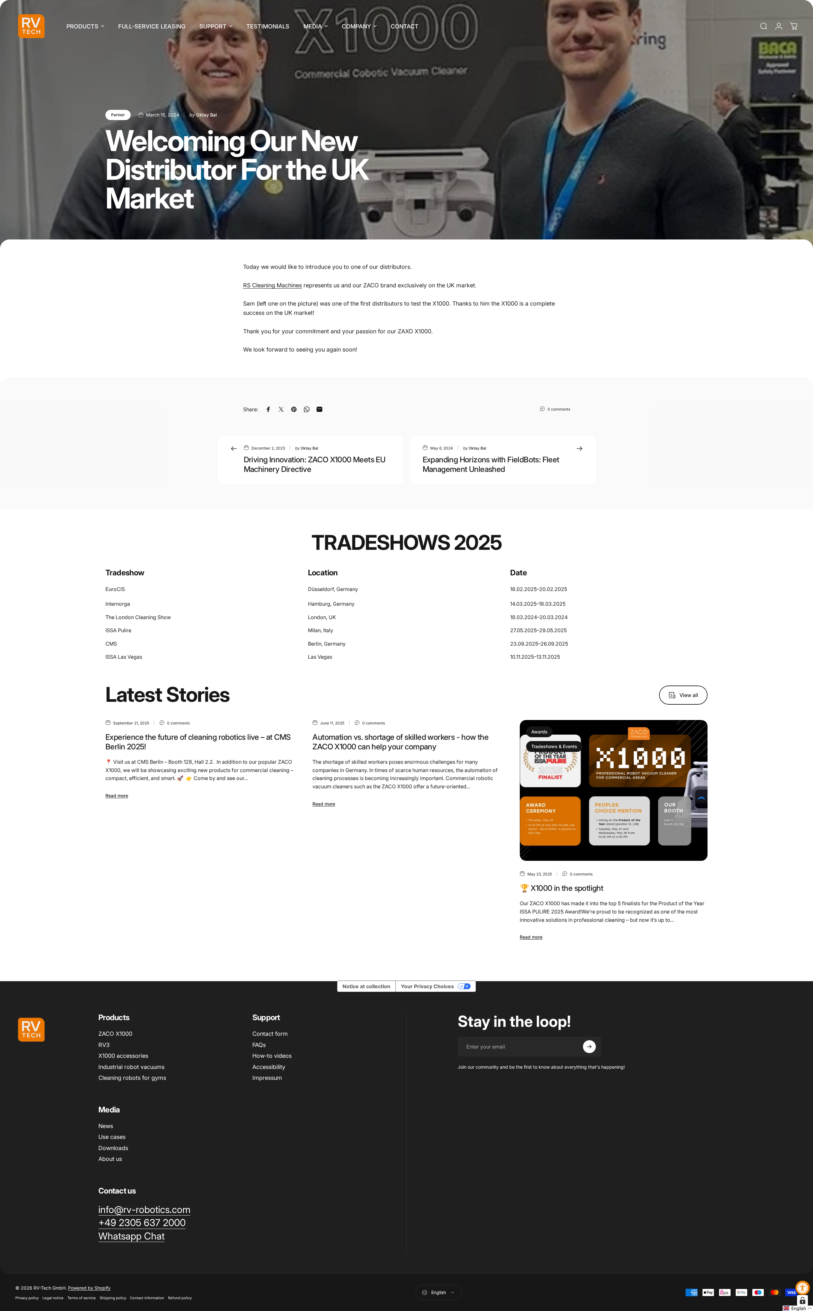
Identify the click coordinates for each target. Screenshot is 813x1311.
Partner (118, 114)
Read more (116, 795)
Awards (539, 731)
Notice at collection (366, 986)
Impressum (267, 1077)
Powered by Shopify (89, 1288)
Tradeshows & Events (554, 746)
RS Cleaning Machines (272, 285)
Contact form (270, 1033)
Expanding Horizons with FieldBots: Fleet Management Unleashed (491, 464)
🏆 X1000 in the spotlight (561, 888)
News (105, 1126)
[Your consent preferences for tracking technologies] (802, 1300)
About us (110, 1159)
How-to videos (272, 1055)
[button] (798, 1308)
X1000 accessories (123, 1055)
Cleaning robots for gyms (132, 1077)
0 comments (559, 409)
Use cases (112, 1136)
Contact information (147, 1298)
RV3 (104, 1045)
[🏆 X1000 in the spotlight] (614, 790)
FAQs (259, 1045)
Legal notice (53, 1298)
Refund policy (180, 1298)
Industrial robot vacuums (131, 1067)
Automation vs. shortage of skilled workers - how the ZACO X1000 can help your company (400, 741)
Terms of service (81, 1298)
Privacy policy (27, 1298)
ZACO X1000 (115, 1033)
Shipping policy (113, 1298)
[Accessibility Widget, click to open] (802, 1288)
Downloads (113, 1148)
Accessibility (268, 1067)
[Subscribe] (589, 1046)
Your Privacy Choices (427, 986)
